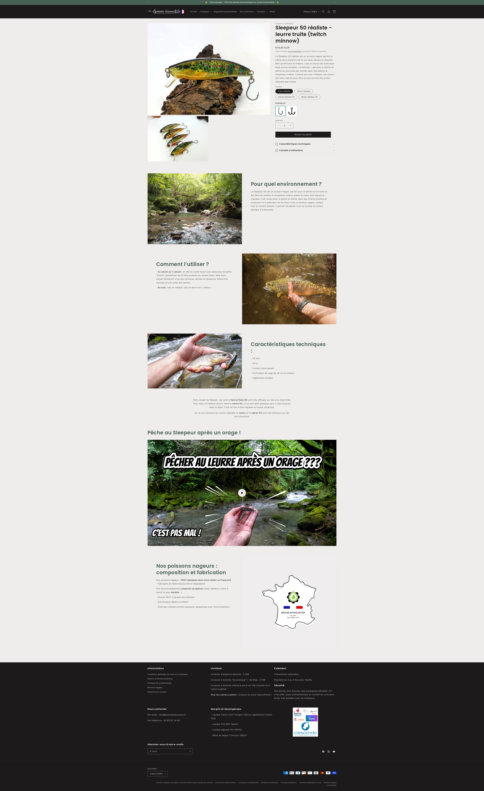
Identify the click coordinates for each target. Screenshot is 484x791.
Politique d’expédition (289, 782)
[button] (205, 11)
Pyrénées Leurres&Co (171, 782)
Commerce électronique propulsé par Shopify (196, 782)
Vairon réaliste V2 (286, 97)
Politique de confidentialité (159, 683)
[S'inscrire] (190, 751)
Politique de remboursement (225, 782)
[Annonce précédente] (148, 2)
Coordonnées (332, 785)
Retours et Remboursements (160, 679)
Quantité (279, 120)
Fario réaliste (284, 91)
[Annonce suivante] (335, 2)
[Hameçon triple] (292, 111)
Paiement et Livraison (157, 692)
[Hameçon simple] (280, 111)
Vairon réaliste (303, 91)
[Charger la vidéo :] (242, 493)
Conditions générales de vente (310, 782)
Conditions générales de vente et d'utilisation (167, 674)
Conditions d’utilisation (269, 782)
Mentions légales (154, 687)
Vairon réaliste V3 (309, 97)
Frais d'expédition (295, 51)
